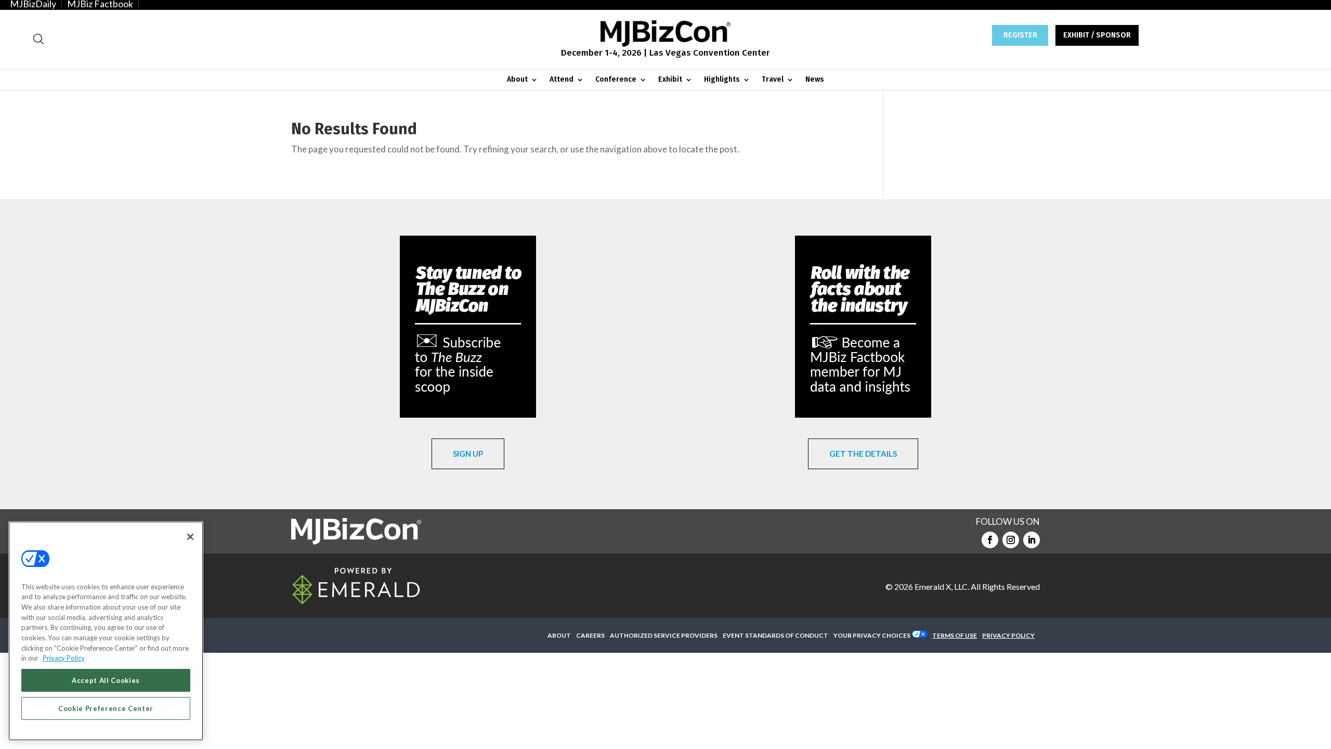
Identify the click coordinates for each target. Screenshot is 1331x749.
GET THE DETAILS (863, 453)
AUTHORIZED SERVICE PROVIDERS (663, 635)
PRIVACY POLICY (1008, 635)
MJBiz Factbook (100, 3)
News (814, 80)
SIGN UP (468, 453)
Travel (773, 80)
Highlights (722, 80)
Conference (615, 80)
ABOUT (559, 635)
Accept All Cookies (106, 680)
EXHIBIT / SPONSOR (1097, 35)
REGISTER (1020, 35)
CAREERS (590, 635)
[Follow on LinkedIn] (1031, 540)
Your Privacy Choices (871, 635)
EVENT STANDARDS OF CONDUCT (775, 635)
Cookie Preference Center (105, 708)
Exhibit (670, 80)
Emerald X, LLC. (942, 586)
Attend (561, 80)
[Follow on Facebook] (990, 540)
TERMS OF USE (954, 635)
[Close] (190, 536)
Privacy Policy (64, 658)
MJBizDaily (33, 3)
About (517, 80)
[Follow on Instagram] (1010, 540)
